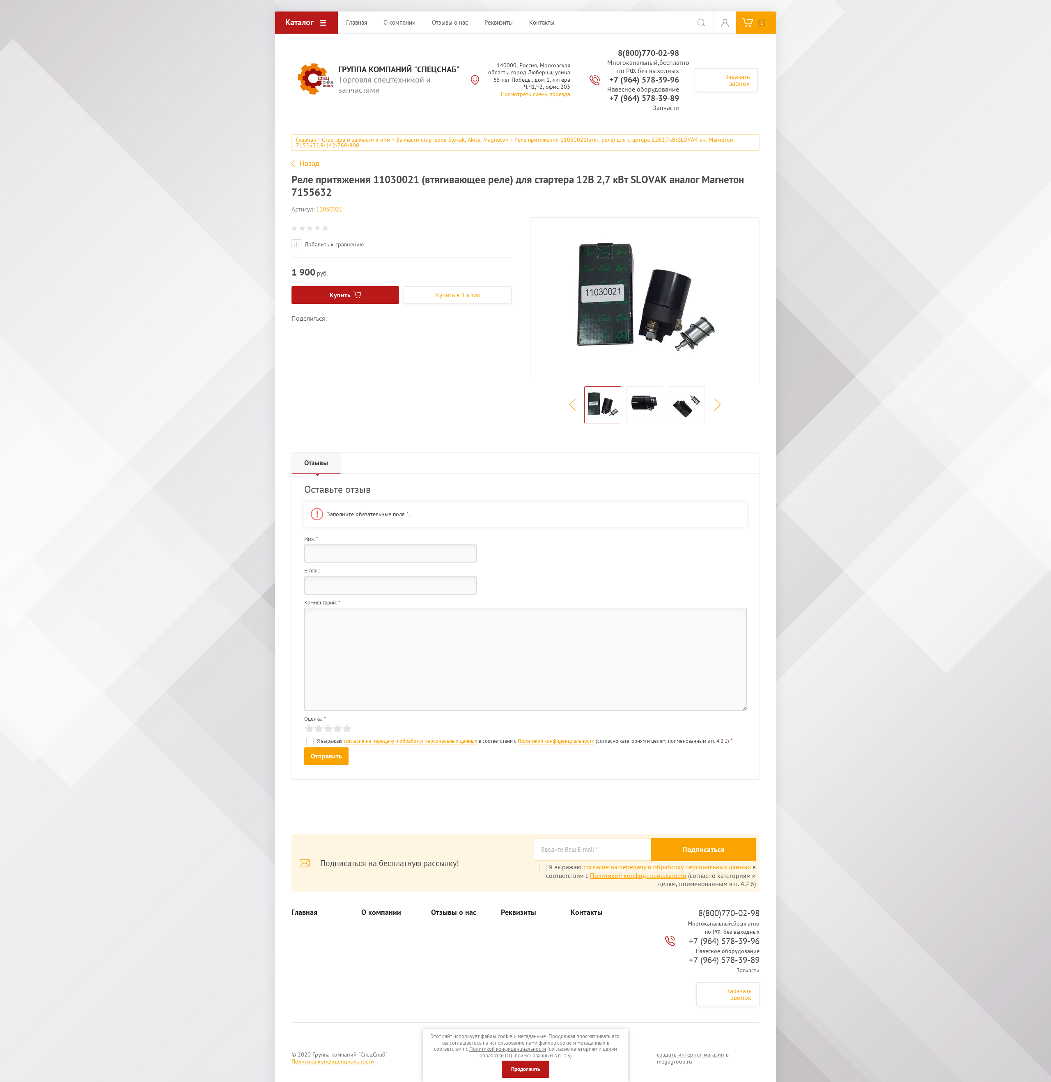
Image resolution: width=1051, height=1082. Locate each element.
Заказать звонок (737, 80)
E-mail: (312, 570)
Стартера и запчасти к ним (356, 139)
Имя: (311, 538)
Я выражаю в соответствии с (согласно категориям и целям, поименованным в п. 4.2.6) (651, 875)
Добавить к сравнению (333, 244)
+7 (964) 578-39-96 (644, 79)
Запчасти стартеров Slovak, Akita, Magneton (452, 139)
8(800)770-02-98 (648, 53)
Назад (309, 163)
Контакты (587, 912)
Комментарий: (322, 602)
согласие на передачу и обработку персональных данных (410, 740)
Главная (306, 139)
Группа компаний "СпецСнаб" (398, 69)
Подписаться (703, 849)
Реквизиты (518, 912)
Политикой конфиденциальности (556, 740)
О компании (381, 912)
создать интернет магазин (690, 1054)
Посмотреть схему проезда (535, 94)
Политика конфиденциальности (332, 1061)
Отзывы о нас (453, 912)
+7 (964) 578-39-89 (644, 98)
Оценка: (315, 718)
